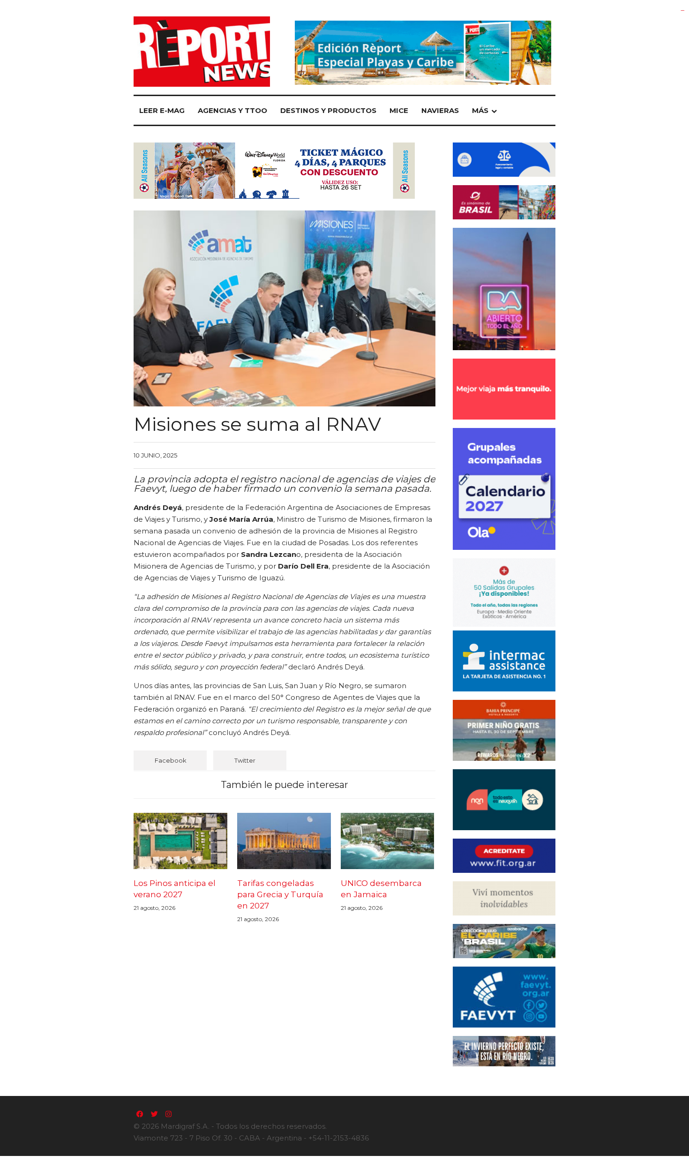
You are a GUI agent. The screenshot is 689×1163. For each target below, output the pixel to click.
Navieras (440, 110)
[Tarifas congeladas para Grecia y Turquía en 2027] (284, 841)
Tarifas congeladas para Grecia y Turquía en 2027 (280, 894)
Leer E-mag (162, 110)
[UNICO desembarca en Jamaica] (387, 841)
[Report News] (202, 51)
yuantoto (682, 10)
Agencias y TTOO (232, 110)
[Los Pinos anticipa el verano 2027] (180, 841)
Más (480, 110)
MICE (398, 110)
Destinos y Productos (328, 110)
